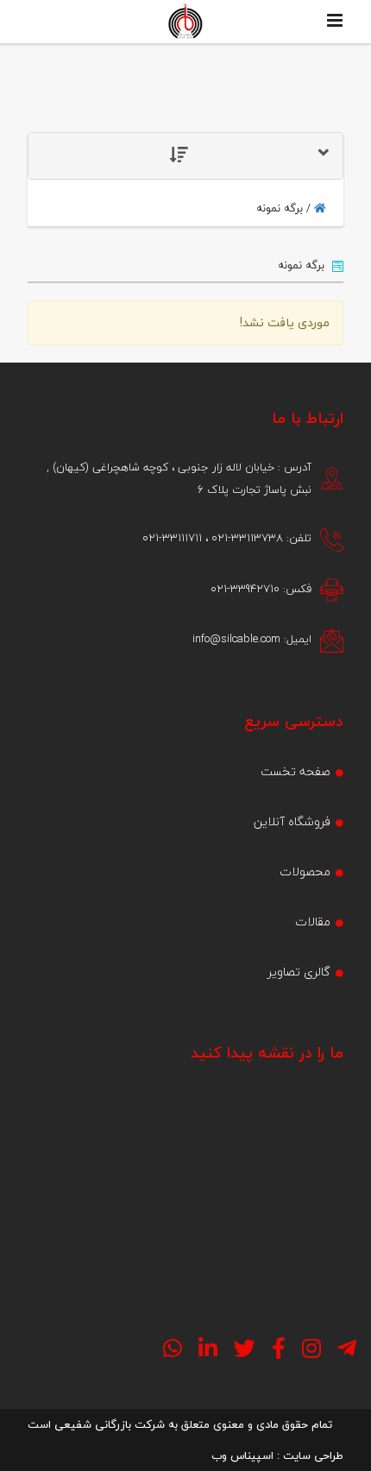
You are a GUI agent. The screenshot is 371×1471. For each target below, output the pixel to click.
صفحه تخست (295, 771)
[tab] (185, 156)
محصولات (305, 871)
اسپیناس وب (242, 1455)
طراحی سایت (313, 1455)
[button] (185, 156)
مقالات (312, 921)
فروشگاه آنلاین (292, 821)
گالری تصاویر (298, 971)
